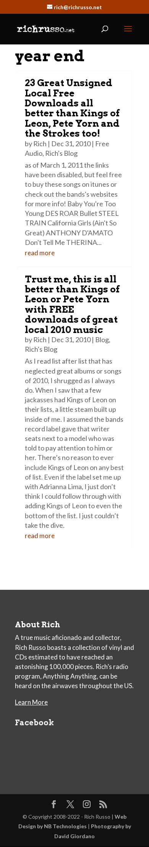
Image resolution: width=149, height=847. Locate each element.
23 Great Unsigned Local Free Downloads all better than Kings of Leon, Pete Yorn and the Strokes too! (72, 108)
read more (40, 253)
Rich (40, 143)
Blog (102, 339)
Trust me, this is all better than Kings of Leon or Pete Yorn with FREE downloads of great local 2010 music (72, 304)
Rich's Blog (61, 153)
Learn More (31, 702)
